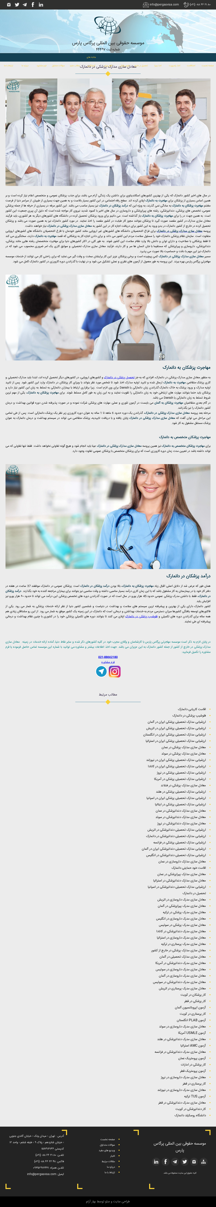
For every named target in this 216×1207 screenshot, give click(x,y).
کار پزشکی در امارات (193, 1064)
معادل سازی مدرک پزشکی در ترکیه (184, 912)
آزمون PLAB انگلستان (191, 1020)
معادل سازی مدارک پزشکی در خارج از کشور (178, 950)
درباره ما (25, 65)
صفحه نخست (208, 65)
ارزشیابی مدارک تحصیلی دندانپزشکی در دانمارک (176, 836)
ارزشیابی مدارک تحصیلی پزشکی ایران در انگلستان (174, 734)
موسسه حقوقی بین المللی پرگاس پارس (108, 43)
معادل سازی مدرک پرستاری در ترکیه (183, 944)
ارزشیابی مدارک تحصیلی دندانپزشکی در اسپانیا (177, 887)
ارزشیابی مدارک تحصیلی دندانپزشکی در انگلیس (176, 855)
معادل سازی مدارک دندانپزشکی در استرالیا (179, 880)
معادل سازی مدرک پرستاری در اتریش (182, 988)
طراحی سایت (121, 1201)
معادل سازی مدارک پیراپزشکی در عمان (181, 874)
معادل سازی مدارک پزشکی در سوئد (183, 753)
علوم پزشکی (125, 65)
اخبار (112, 1156)
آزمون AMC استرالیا (193, 1045)
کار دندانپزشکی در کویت (191, 1109)
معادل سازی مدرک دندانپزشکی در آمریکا (180, 963)
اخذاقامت (191, 65)
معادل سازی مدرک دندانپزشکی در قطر (182, 1102)
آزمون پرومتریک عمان (192, 1058)
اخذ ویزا (157, 65)
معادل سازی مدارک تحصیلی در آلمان (182, 957)
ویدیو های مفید (107, 1150)
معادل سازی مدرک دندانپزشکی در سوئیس (179, 982)
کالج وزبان (108, 65)
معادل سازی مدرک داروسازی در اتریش (181, 899)
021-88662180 (108, 657)
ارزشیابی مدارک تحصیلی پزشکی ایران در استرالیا (176, 741)
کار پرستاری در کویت (193, 1014)
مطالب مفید (75, 65)
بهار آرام (91, 1201)
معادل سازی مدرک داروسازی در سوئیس (181, 969)
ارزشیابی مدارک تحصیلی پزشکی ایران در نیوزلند (176, 760)
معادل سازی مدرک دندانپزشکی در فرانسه (180, 1052)
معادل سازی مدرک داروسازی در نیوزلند (181, 1090)
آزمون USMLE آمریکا (192, 1033)
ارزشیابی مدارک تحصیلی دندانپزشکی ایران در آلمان (174, 849)
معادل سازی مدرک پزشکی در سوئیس (182, 925)
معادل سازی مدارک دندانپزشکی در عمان (181, 811)
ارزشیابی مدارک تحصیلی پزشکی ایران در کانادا (177, 766)
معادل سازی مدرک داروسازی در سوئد (182, 1026)
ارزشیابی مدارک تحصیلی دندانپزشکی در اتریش (176, 830)
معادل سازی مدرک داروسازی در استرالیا (181, 937)
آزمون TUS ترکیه (195, 1096)
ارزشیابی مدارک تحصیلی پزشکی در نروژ (181, 772)
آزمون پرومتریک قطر (193, 1071)
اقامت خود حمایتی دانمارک (188, 868)
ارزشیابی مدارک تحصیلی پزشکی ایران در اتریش (176, 728)
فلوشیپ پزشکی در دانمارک (141, 616)
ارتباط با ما (8, 65)
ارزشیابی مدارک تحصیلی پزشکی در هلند (181, 792)
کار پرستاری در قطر (194, 1083)
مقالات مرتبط (108, 1161)
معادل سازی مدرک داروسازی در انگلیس (181, 918)
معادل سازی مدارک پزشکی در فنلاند (183, 785)
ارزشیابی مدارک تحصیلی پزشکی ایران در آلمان (177, 722)
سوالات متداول (58, 65)
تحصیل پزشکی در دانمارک (119, 377)
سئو (107, 1201)
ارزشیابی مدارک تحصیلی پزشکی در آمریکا (180, 779)
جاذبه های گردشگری (91, 61)
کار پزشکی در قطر (195, 1001)
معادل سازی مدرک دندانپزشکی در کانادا (181, 931)
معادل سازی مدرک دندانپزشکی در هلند (181, 1039)
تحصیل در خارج (141, 65)
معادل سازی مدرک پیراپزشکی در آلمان (182, 906)
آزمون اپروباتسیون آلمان (190, 1007)
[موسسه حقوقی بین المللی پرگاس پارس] (108, 38)
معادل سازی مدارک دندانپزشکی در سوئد (180, 817)
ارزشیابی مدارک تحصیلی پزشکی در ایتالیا (180, 804)
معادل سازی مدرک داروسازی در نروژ (183, 1077)
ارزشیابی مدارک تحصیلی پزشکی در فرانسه (179, 842)
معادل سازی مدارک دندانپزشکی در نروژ (181, 823)
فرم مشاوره (41, 65)
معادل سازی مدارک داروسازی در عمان (182, 861)
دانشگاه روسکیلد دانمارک (190, 1115)
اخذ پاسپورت (174, 65)
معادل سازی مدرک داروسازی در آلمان (182, 976)
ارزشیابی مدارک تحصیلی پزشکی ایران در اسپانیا (176, 798)
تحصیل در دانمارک (194, 893)
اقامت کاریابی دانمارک (192, 709)
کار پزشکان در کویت (193, 995)
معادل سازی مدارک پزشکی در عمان (184, 747)
